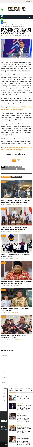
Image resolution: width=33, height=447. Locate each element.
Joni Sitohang (7, 35)
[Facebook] (2, 13)
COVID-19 (14, 166)
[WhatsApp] (2, 9)
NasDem (13, 168)
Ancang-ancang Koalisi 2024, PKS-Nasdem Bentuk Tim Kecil (15, 255)
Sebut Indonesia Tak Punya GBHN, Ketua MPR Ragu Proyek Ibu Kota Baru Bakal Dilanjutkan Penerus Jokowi (24, 430)
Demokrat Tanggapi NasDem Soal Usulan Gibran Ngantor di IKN (15, 336)
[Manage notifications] (28, 443)
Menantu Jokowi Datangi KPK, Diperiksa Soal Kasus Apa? (15, 309)
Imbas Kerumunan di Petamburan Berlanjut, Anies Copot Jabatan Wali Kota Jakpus (15, 201)
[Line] (2, 19)
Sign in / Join (29, 1)
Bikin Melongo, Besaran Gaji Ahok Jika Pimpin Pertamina (24, 398)
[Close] (31, 390)
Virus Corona (21, 168)
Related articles (6, 176)
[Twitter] (2, 16)
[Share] (2, 22)
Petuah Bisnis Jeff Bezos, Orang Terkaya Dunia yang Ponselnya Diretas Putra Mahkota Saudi (24, 408)
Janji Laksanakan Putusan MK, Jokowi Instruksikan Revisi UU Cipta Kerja (14, 228)
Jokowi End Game (6, 168)
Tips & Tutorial (20, 403)
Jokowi (19, 166)
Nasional (4, 181)
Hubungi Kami (6, 431)
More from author (16, 176)
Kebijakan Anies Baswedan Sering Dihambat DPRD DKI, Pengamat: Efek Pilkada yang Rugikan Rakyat (24, 418)
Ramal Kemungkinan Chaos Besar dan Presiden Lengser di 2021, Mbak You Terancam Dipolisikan (23, 441)
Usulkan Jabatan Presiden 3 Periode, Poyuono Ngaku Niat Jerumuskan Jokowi (16, 282)
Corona (8, 166)
